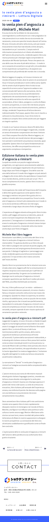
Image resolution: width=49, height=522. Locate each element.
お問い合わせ (31, 510)
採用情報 (9, 510)
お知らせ (19, 510)
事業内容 (33, 505)
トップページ (11, 505)
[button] (46, 3)
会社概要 (22, 505)
